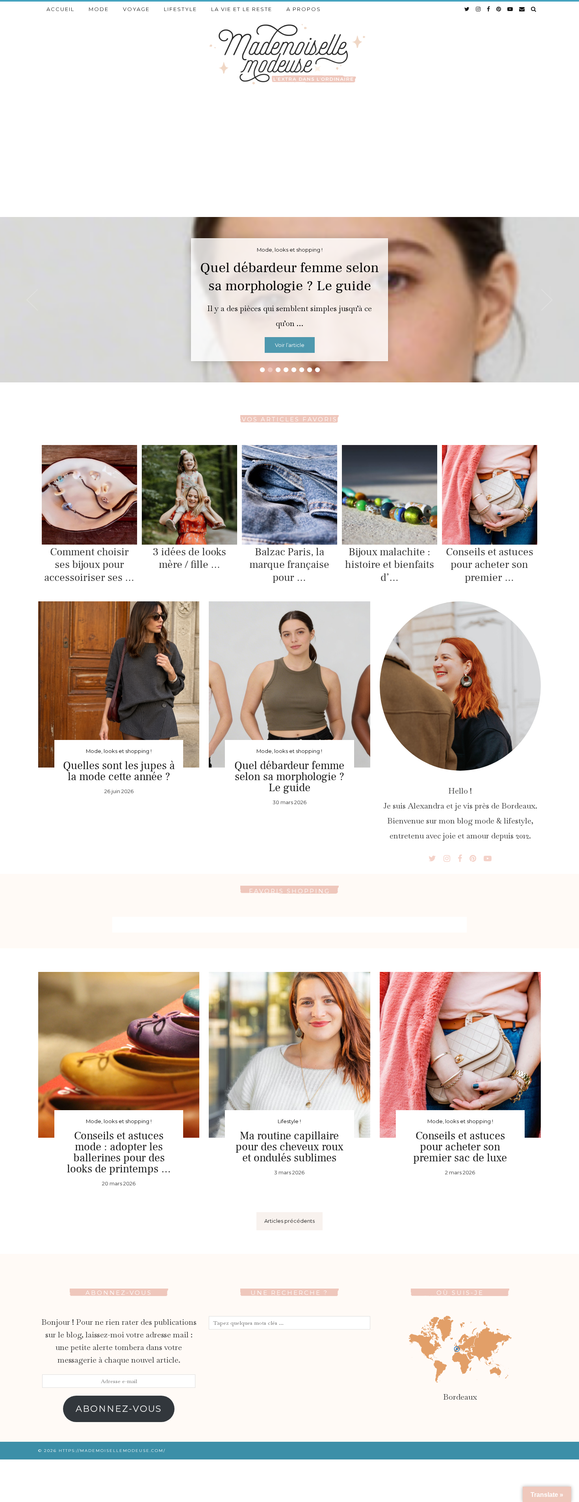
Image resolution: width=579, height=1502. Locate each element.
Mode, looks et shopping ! (119, 751)
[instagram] (478, 9)
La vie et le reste (241, 9)
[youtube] (510, 9)
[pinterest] (499, 9)
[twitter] (467, 9)
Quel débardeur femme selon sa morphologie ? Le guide (289, 277)
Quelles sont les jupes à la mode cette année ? (119, 771)
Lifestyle (180, 9)
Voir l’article (289, 345)
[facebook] (489, 9)
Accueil (60, 9)
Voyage (136, 9)
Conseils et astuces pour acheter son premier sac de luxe (460, 1147)
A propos (303, 9)
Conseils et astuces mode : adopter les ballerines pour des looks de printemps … (119, 1152)
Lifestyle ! (289, 1121)
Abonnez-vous (119, 1408)
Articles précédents (289, 1221)
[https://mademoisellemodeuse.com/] (289, 53)
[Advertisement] (289, 158)
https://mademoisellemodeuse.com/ (112, 1450)
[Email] (522, 9)
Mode (99, 9)
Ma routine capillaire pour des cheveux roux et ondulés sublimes (289, 1147)
